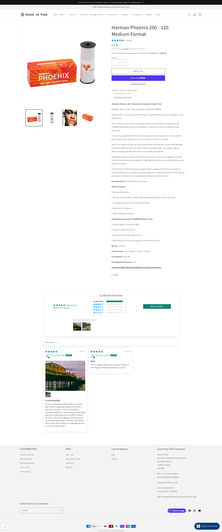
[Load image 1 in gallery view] (34, 117)
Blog (113, 455)
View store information (123, 97)
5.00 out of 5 (71, 305)
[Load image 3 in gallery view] (69, 117)
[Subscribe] (60, 510)
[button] (62, 14)
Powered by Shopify (118, 531)
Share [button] (116, 275)
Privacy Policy (25, 471)
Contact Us (70, 463)
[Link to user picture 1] (65, 376)
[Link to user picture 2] (48, 394)
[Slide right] (99, 117)
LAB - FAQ (69, 455)
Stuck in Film (107, 531)
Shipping (126, 49)
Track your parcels (27, 455)
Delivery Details (26, 459)
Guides (114, 459)
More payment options (138, 84)
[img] (51, 351)
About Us (69, 467)
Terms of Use (25, 467)
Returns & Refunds (27, 463)
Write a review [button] (157, 306)
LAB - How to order (73, 459)
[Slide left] (22, 117)
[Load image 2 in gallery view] (51, 117)
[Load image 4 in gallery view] (87, 117)
